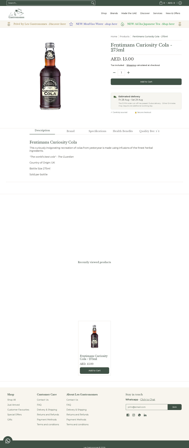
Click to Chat (147, 399)
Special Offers (14, 414)
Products (124, 36)
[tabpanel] (94, 156)
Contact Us (42, 399)
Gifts (9, 419)
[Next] (156, 131)
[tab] (42, 131)
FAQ (39, 405)
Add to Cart (146, 81)
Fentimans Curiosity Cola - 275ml (93, 357)
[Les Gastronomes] (16, 13)
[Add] (128, 72)
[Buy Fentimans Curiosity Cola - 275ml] (94, 337)
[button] (128, 415)
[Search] (92, 3)
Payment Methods (47, 419)
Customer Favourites (18, 409)
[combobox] (48, 3)
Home (114, 36)
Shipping (131, 65)
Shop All (11, 399)
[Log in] (180, 3)
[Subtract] (114, 72)
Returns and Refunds (48, 414)
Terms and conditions (48, 424)
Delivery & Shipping (47, 409)
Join (174, 407)
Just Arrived (13, 405)
